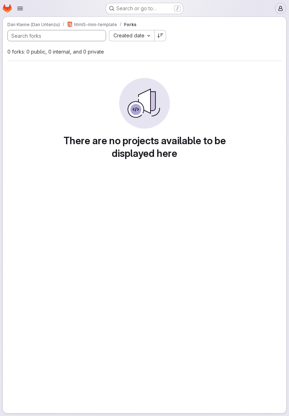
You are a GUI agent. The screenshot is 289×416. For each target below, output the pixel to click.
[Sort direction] (160, 35)
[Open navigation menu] (20, 8)
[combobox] (131, 35)
